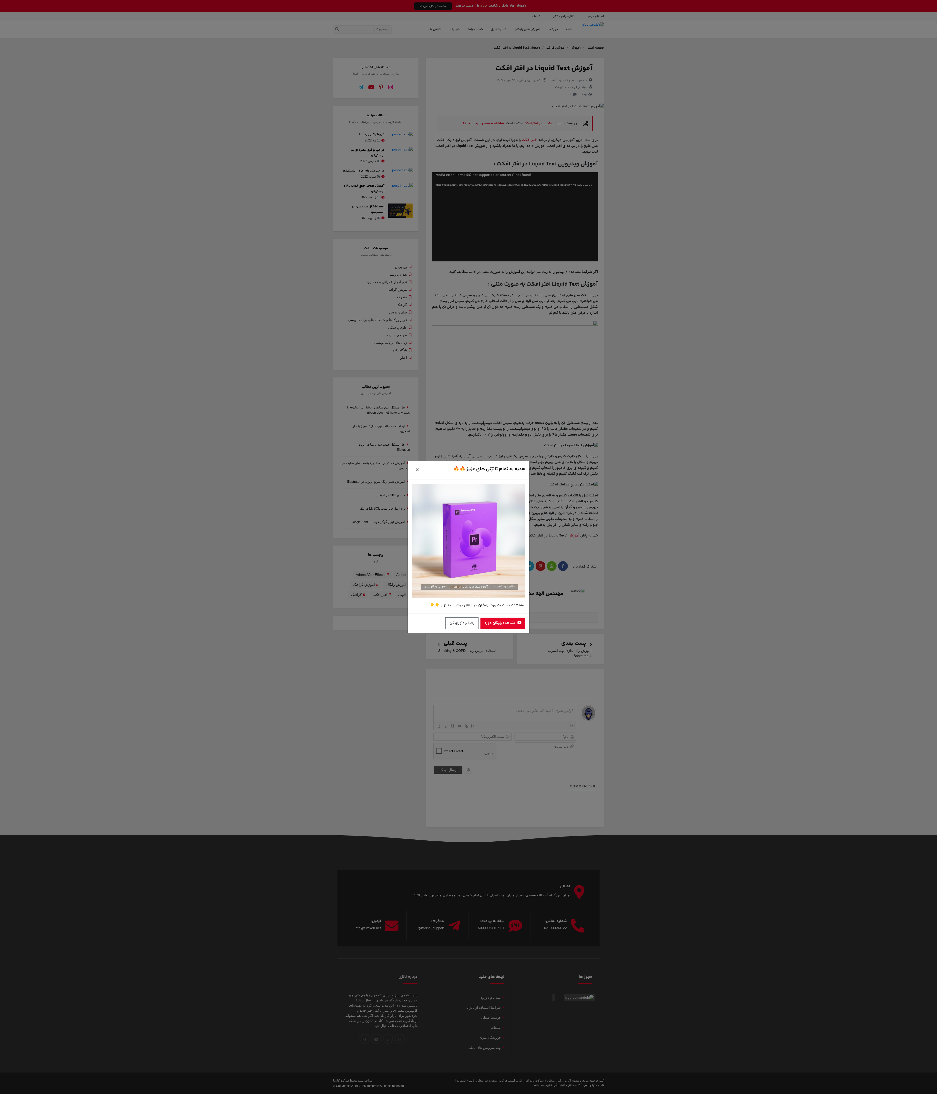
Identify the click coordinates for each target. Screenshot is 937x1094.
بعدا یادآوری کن (461, 623)
